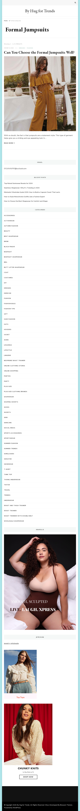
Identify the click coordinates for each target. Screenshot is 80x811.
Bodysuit (8, 252)
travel (7, 490)
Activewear (9, 221)
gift (6, 314)
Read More (8, 143)
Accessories (9, 215)
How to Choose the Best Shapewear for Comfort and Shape (26, 201)
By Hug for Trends (40, 10)
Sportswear (9, 438)
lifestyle (8, 350)
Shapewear (9, 397)
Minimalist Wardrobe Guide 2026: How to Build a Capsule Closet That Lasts (32, 192)
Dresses (22, 48)
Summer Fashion (11, 443)
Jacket (7, 335)
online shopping (11, 371)
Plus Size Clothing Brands (15, 392)
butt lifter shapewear (14, 267)
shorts (7, 412)
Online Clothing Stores (14, 366)
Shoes (6, 407)
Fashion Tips (9, 309)
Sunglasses (9, 454)
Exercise (7, 293)
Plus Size (8, 386)
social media (9, 428)
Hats (6, 324)
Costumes (8, 278)
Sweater (8, 459)
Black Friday (9, 247)
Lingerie (7, 355)
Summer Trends (10, 449)
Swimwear (8, 464)
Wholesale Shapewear (14, 521)
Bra (5, 262)
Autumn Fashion (11, 226)
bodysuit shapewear (13, 257)
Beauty (7, 231)
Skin (6, 417)
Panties (7, 376)
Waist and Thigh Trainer (15, 505)
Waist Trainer (10, 511)
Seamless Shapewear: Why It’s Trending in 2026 (22, 188)
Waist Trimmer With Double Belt (18, 516)
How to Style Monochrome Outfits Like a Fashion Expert (24, 197)
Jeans (6, 340)
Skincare (8, 423)
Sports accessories (13, 433)
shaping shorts (11, 402)
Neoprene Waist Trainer (14, 360)
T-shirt (7, 469)
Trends (7, 495)
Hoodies (7, 329)
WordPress (17, 808)
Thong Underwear (12, 480)
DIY (5, 283)
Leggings (8, 345)
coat (6, 272)
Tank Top (8, 474)
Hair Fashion (9, 319)
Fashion (30, 48)
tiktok (7, 485)
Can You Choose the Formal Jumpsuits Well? (39, 52)
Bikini (6, 241)
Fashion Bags (10, 304)
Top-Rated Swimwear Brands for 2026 (18, 183)
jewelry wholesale (11, 643)
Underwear (9, 500)
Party (6, 381)
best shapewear (11, 236)
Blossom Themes (66, 805)
